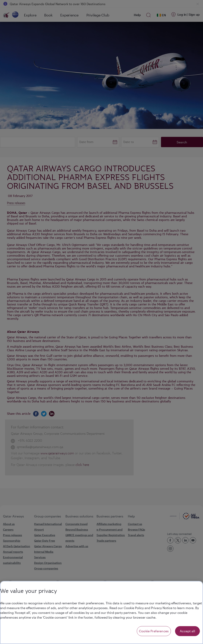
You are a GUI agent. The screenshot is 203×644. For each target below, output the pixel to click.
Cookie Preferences (154, 631)
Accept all (187, 631)
